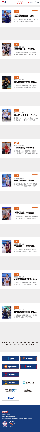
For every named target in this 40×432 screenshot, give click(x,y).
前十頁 (4, 342)
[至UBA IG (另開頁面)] (28, 358)
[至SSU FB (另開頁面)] (10, 358)
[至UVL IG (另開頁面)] (10, 382)
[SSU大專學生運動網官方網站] (20, 2)
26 (29, 342)
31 (15, 344)
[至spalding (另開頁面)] (28, 390)
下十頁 (31, 344)
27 (33, 342)
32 (19, 344)
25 (25, 342)
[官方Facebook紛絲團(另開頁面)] (35, 2)
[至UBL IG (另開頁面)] (10, 374)
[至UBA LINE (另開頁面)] (10, 366)
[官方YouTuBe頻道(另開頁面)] (30, 2)
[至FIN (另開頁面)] (10, 398)
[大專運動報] (38, 2)
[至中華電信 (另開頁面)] (10, 390)
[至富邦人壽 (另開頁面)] (28, 382)
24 (21, 342)
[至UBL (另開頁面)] (28, 366)
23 (17, 342)
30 (11, 344)
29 (7, 344)
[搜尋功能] (5, 2)
